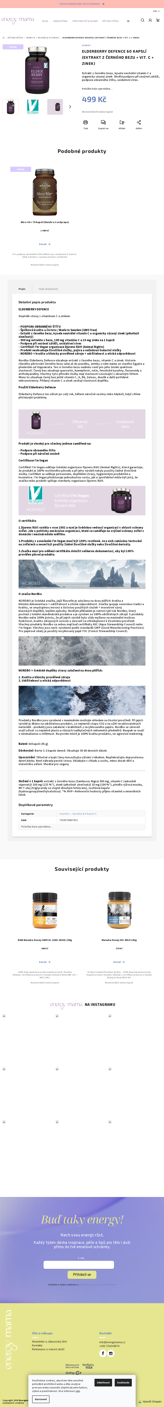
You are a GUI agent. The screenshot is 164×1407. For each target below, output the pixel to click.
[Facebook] (103, 1353)
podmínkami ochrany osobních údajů (97, 1284)
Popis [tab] (22, 289)
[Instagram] (111, 1353)
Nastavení (41, 1399)
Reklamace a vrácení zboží (48, 1349)
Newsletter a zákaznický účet (49, 1341)
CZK (155, 11)
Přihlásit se (82, 1275)
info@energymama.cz (112, 1342)
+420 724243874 (109, 1346)
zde (78, 1391)
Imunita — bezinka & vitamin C (78, 814)
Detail (42, 244)
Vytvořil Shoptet (152, 1401)
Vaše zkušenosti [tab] (48, 289)
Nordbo (86, 45)
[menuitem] (45, 21)
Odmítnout (103, 1382)
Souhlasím (123, 1382)
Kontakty (37, 1345)
